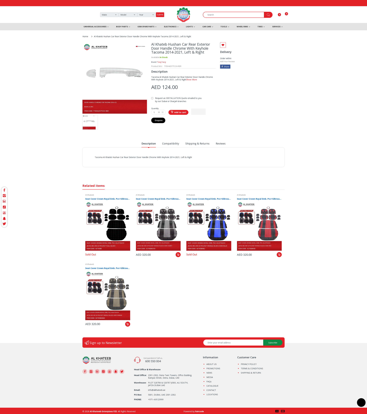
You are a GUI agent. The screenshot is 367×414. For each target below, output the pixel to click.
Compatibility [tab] (170, 143)
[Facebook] (4, 189)
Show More (191, 79)
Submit (160, 14)
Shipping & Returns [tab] (197, 143)
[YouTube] (4, 213)
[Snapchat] (4, 218)
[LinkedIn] (4, 201)
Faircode (199, 411)
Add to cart (180, 112)
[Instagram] (4, 195)
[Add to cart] (178, 254)
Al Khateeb (89, 195)
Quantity (155, 108)
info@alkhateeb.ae (156, 390)
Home (85, 36)
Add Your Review (227, 61)
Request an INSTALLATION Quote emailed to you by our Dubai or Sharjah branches (178, 100)
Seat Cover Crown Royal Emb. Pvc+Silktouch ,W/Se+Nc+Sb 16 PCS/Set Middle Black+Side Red (259, 198)
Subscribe (272, 342)
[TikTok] (4, 207)
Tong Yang (161, 62)
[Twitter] (4, 224)
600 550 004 (153, 361)
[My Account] (275, 15)
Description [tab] (148, 143)
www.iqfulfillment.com (145, 160)
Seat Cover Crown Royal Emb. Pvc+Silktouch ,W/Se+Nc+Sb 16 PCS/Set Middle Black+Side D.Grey (158, 198)
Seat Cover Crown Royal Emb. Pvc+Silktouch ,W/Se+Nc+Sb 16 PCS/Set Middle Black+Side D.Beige (107, 268)
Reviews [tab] (221, 143)
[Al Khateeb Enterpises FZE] (96, 359)
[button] (198, 111)
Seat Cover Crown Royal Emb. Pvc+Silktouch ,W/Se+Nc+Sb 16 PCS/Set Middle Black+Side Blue (208, 198)
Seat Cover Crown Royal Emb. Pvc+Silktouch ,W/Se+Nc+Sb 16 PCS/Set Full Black (107, 198)
